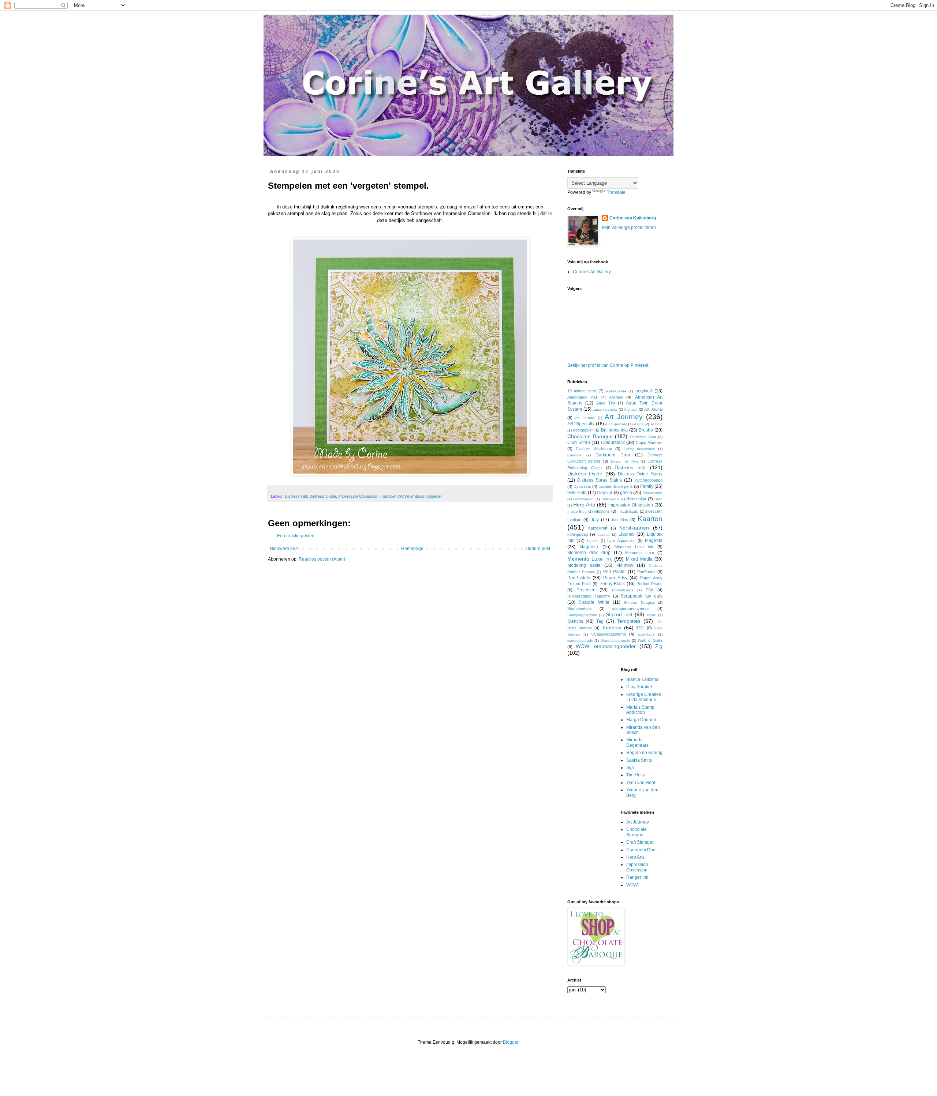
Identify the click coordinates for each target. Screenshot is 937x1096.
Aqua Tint (605, 403)
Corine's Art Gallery (592, 271)
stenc (651, 615)
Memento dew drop (589, 552)
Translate (616, 192)
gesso (626, 492)
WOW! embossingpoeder (419, 496)
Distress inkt (296, 496)
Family (646, 486)
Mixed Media (639, 559)
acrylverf (643, 390)
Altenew (616, 397)
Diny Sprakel (639, 686)
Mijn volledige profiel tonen (629, 227)
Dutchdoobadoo (648, 480)
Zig (658, 646)
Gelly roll (604, 492)
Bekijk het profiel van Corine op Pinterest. (608, 365)
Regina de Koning (644, 752)
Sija (630, 767)
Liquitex (626, 534)
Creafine (574, 455)
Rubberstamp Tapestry (588, 596)
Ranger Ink (637, 877)
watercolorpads (580, 641)
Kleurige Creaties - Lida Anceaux (643, 697)
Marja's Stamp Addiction (640, 710)
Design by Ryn (624, 461)
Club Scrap (578, 442)
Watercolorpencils (615, 641)
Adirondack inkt (582, 397)
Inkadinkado (627, 511)
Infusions (602, 511)
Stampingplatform (582, 615)
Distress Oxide (322, 496)
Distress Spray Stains (599, 480)
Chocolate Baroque (590, 436)
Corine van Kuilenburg (632, 218)
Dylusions (582, 486)
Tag (600, 621)
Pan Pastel (614, 571)
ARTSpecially (580, 423)
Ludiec (592, 541)
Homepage (412, 548)
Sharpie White (594, 602)
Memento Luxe (639, 552)
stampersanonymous (631, 608)
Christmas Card (643, 437)
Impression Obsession (358, 496)
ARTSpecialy (616, 424)
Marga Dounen (641, 719)
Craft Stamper (640, 842)
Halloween (610, 499)
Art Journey (623, 417)
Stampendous (579, 608)
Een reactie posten (295, 535)
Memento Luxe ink (589, 559)
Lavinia (603, 534)
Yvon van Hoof (640, 782)
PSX (649, 590)
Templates (629, 621)
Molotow (624, 565)
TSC (640, 628)
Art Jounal (653, 409)
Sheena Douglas (639, 602)
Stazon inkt (619, 614)
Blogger (510, 1042)
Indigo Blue (577, 511)
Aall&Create (616, 391)
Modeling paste (584, 565)
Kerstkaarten (634, 528)
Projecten (586, 589)
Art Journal (585, 418)
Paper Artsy (615, 577)
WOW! (632, 885)
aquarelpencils (605, 409)
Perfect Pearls (649, 583)
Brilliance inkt (614, 430)
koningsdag (577, 534)
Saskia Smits (639, 760)
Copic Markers (649, 442)
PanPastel (646, 571)
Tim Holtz (635, 774)
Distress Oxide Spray (640, 474)
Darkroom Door (613, 454)
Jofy (595, 519)
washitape (646, 634)
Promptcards (622, 590)
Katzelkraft (597, 528)
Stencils (575, 621)
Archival (630, 409)
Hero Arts (584, 505)
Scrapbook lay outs (641, 596)
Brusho (646, 430)
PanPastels (578, 577)
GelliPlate (577, 492)
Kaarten (650, 519)
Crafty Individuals (639, 449)
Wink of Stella (650, 640)
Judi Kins (619, 519)
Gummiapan (583, 499)
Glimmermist (652, 493)
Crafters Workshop (594, 449)
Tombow (388, 496)
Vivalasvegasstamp (608, 634)
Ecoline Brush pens (615, 486)
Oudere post (538, 548)
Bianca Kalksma (642, 679)
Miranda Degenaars (637, 742)
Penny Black (612, 583)
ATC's (638, 424)
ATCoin (656, 424)
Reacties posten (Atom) (322, 559)
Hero (658, 499)
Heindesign (636, 499)
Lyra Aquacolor (621, 540)
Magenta (653, 540)
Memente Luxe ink (634, 547)
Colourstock (613, 442)
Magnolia (588, 546)
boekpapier (583, 430)
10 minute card (581, 391)
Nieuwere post (284, 548)
